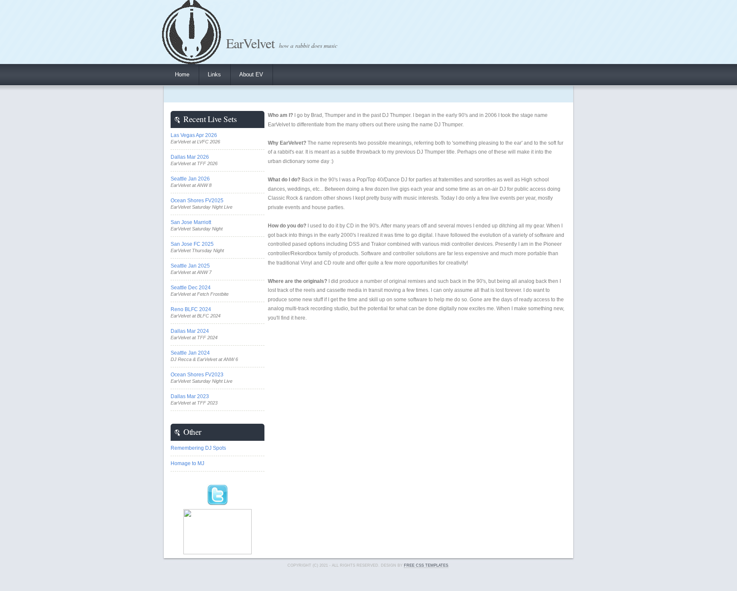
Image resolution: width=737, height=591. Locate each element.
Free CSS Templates (426, 565)
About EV (251, 74)
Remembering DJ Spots (198, 448)
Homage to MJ (187, 463)
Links (214, 74)
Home (182, 74)
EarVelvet (250, 43)
